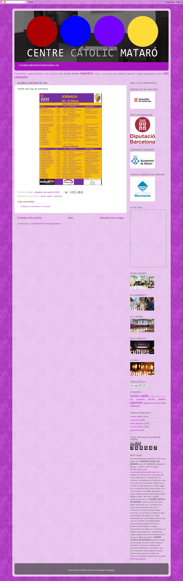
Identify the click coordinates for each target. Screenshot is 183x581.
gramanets (149, 74)
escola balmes (71, 73)
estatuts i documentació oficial (105, 74)
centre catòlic (46, 196)
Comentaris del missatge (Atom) (45, 224)
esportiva (86, 73)
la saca (158, 74)
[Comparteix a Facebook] (79, 192)
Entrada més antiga (112, 217)
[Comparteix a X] (76, 192)
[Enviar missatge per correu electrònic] (66, 192)
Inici (70, 217)
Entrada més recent (29, 217)
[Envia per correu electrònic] (71, 192)
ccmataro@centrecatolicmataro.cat (144, 472)
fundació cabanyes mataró (130, 74)
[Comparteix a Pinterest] (81, 192)
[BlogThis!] (73, 192)
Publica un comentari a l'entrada (35, 206)
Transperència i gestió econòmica (28, 74)
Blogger (111, 570)
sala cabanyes (136, 423)
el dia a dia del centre (53, 74)
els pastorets (137, 399)
